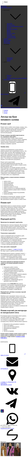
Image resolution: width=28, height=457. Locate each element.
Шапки (9, 30)
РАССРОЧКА (7, 40)
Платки (9, 32)
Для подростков (11, 36)
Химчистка (10, 58)
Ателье (8, 60)
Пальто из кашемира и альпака (15, 26)
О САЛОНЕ (7, 43)
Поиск (5, 2)
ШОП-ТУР (7, 41)
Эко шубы (9, 23)
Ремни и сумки (11, 33)
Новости (9, 75)
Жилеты (9, 27)
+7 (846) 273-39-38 (17, 249)
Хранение (9, 59)
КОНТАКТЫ (7, 79)
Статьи (9, 76)
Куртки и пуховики (12, 29)
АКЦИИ (6, 39)
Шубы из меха (10, 25)
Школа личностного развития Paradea (17, 78)
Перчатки (9, 34)
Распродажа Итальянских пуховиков (10, 107)
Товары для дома (11, 37)
